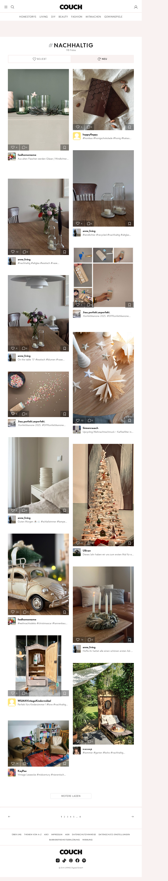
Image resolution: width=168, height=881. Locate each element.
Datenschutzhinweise (84, 834)
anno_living (24, 259)
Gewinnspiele (113, 16)
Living (44, 16)
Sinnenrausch (90, 428)
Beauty (63, 16)
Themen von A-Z (33, 834)
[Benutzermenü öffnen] (136, 7)
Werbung (87, 840)
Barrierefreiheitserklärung (64, 840)
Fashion (76, 16)
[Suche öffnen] (12, 7)
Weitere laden (71, 796)
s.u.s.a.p (87, 749)
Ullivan (87, 550)
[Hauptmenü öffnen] (6, 7)
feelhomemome (27, 154)
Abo (46, 834)
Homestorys (27, 16)
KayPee (22, 771)
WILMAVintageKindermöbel (34, 700)
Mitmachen (93, 16)
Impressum (56, 834)
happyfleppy (90, 134)
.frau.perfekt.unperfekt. (31, 421)
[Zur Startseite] (71, 7)
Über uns (16, 834)
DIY (53, 16)
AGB (67, 834)
